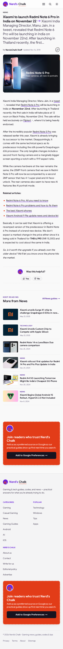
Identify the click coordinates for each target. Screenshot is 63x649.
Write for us (8, 563)
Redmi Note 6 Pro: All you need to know (27, 200)
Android (7, 529)
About (22, 641)
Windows (37, 513)
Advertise (7, 574)
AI (4, 534)
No (38, 278)
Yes (27, 278)
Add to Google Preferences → (31, 455)
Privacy (6, 641)
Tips (35, 518)
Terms (14, 641)
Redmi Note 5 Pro (42, 131)
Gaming (7, 507)
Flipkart (27, 120)
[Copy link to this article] (57, 49)
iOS (4, 540)
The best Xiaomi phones (19, 210)
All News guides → (51, 298)
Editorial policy (10, 569)
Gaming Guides (10, 524)
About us (7, 553)
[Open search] (50, 4)
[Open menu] (44, 4)
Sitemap (32, 641)
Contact (7, 558)
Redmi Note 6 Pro (30, 105)
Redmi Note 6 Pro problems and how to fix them (32, 205)
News (5, 12)
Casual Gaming (10, 513)
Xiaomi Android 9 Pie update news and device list (32, 215)
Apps (35, 524)
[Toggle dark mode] (57, 4)
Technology (38, 507)
